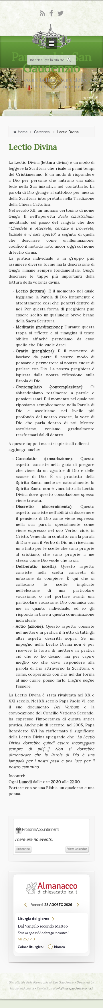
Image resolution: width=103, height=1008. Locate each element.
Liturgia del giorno (51, 933)
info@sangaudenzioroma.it (74, 988)
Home (22, 131)
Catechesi (42, 131)
